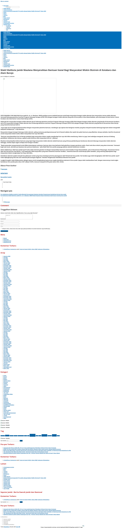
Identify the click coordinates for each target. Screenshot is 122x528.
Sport (54, 435)
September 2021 (7, 329)
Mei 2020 (5, 351)
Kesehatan (6, 391)
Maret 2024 (6, 292)
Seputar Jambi (7, 410)
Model (4, 395)
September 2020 (7, 345)
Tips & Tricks (6, 414)
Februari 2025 (6, 279)
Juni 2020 (5, 349)
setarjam (4, 173)
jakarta (25, 435)
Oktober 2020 (6, 344)
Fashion (5, 383)
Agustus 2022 (6, 316)
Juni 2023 (5, 303)
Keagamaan (6, 388)
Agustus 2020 (6, 347)
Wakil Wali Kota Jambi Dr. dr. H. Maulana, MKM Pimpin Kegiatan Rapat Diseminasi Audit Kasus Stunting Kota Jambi (34, 195)
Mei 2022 (5, 320)
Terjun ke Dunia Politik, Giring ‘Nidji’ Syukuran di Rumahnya (34, 249)
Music (4, 397)
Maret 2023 (6, 307)
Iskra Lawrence (21, 435)
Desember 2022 (7, 311)
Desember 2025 (7, 265)
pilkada (39, 435)
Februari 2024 (6, 293)
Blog (4, 470)
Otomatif (5, 401)
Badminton (3, 435)
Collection (11, 435)
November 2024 (7, 281)
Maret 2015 (6, 368)
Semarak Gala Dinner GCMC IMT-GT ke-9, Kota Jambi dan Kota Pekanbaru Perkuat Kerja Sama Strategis (29, 447)
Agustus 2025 (6, 271)
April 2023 (5, 305)
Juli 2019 (5, 363)
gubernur (15, 435)
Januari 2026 (6, 264)
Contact (5, 472)
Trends (5, 415)
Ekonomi (5, 382)
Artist (4, 375)
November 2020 (7, 343)
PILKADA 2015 (6, 479)
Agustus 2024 (6, 285)
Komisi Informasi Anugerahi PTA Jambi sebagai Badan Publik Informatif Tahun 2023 (24, 478)
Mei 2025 (5, 275)
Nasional (5, 398)
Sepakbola (50, 435)
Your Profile (6, 488)
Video (4, 418)
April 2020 (5, 352)
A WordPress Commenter (9, 249)
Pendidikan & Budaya (8, 405)
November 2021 (7, 327)
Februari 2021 (6, 339)
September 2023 (7, 299)
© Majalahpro (4, 516)
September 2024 (7, 284)
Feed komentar (7, 241)
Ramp (4, 409)
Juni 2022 (5, 319)
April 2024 (5, 291)
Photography (6, 406)
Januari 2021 (6, 340)
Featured (5, 384)
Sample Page (6, 482)
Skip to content (4, 1)
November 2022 (7, 312)
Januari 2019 (6, 364)
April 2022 (5, 321)
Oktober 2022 (6, 313)
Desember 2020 (7, 341)
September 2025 (7, 269)
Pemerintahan (7, 403)
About (4, 468)
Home (4, 475)
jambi (28, 435)
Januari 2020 (6, 356)
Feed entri (6, 239)
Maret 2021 (6, 337)
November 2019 (7, 359)
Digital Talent (6, 380)
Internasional (6, 387)
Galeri (4, 386)
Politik (5, 407)
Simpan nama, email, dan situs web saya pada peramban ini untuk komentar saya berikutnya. (26, 228)
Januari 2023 (6, 309)
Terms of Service (7, 487)
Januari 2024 (6, 295)
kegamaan (6, 390)
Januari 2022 (6, 324)
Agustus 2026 (6, 256)
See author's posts (6, 177)
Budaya (5, 379)
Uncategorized (7, 417)
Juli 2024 (5, 287)
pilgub (37, 435)
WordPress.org (7, 242)
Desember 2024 (7, 280)
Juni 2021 (5, 333)
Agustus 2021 (6, 331)
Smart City (6, 411)
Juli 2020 (5, 348)
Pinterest (8, 28)
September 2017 (7, 367)
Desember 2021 (7, 325)
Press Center (6, 480)
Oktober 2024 (6, 283)
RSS (7, 30)
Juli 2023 (5, 301)
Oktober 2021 (6, 328)
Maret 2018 (6, 365)
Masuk (5, 238)
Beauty (5, 376)
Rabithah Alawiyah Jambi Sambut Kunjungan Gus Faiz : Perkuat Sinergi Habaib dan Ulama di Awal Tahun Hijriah (31, 453)
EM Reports (6, 474)
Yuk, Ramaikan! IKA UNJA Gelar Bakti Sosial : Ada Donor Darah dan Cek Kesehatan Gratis (25, 451)
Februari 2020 (6, 355)
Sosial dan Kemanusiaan (9, 413)
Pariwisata (6, 402)
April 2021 (5, 336)
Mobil (32, 435)
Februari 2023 (6, 308)
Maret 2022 (6, 323)
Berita (4, 378)
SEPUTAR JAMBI (7, 486)
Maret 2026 (6, 261)
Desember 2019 (7, 357)
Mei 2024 (5, 289)
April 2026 (5, 260)
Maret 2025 (6, 277)
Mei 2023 (5, 304)
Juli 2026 (5, 257)
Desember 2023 (7, 296)
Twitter (8, 27)
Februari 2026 (6, 263)
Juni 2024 (5, 288)
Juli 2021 (5, 332)
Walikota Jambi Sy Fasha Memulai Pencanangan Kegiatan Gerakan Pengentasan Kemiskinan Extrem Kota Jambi (33, 194)
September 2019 (7, 360)
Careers (5, 471)
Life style (5, 393)
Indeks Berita (6, 476)
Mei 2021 (5, 335)
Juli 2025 (5, 272)
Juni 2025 (5, 273)
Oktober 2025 (6, 268)
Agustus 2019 (6, 361)
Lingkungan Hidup (8, 394)
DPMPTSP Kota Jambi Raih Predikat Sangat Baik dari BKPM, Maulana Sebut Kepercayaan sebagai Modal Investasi (32, 449)
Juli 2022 (5, 317)
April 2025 (5, 276)
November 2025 (7, 267)
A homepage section (8, 467)
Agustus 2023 (6, 300)
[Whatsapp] (6, 202)
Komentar (3, 219)
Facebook (8, 26)
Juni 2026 (5, 259)
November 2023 (7, 297)
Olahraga (5, 399)
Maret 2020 (6, 353)
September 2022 (7, 315)
